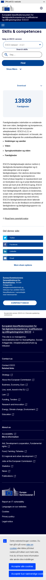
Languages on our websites (14, 506)
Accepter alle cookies (22, 566)
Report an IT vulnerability (13, 501)
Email (12, 258)
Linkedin (13, 251)
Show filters (11, 69)
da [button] (41, 8)
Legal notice (7, 521)
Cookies (5, 511)
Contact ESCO (8, 365)
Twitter (12, 238)
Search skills (22, 49)
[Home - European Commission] (8, 8)
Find (23, 63)
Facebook (13, 245)
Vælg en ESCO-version (12, 39)
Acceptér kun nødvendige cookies (27, 573)
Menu (2, 25)
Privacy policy (8, 516)
